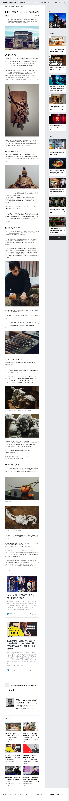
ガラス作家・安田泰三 (14, 233)
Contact (10, 794)
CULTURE (36, 2)
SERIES (55, 2)
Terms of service (30, 794)
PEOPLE (30, 2)
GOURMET (44, 2)
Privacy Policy (40, 794)
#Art (6, 679)
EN (60, 2)
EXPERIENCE (23, 2)
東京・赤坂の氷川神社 (17, 75)
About (4, 794)
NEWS (50, 2)
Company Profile (19, 794)
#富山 (10, 679)
